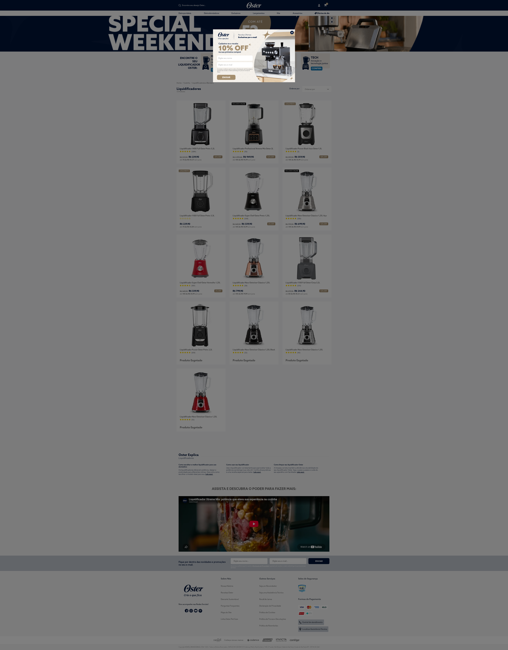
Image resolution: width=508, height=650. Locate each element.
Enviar (226, 77)
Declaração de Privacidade (244, 69)
